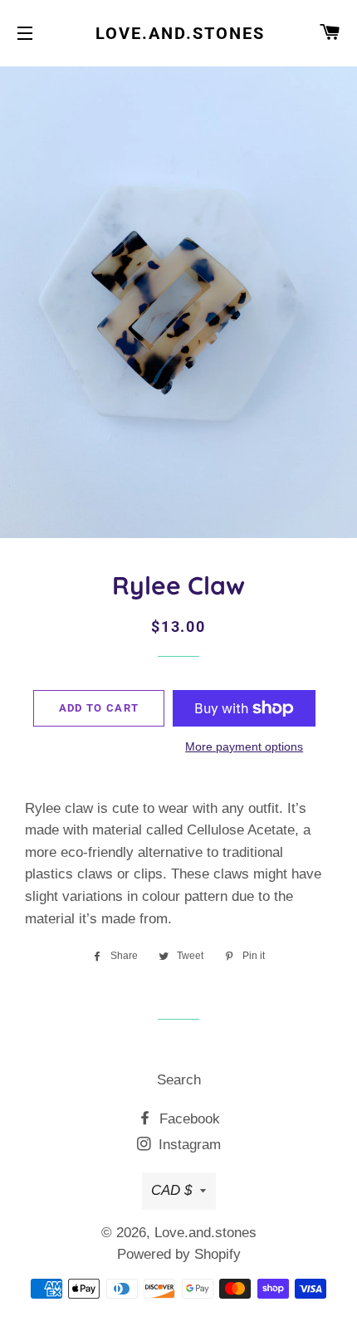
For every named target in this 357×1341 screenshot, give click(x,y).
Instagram (187, 1145)
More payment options (244, 746)
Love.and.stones (178, 33)
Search (179, 1080)
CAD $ (171, 1190)
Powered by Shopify (179, 1254)
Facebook (187, 1119)
